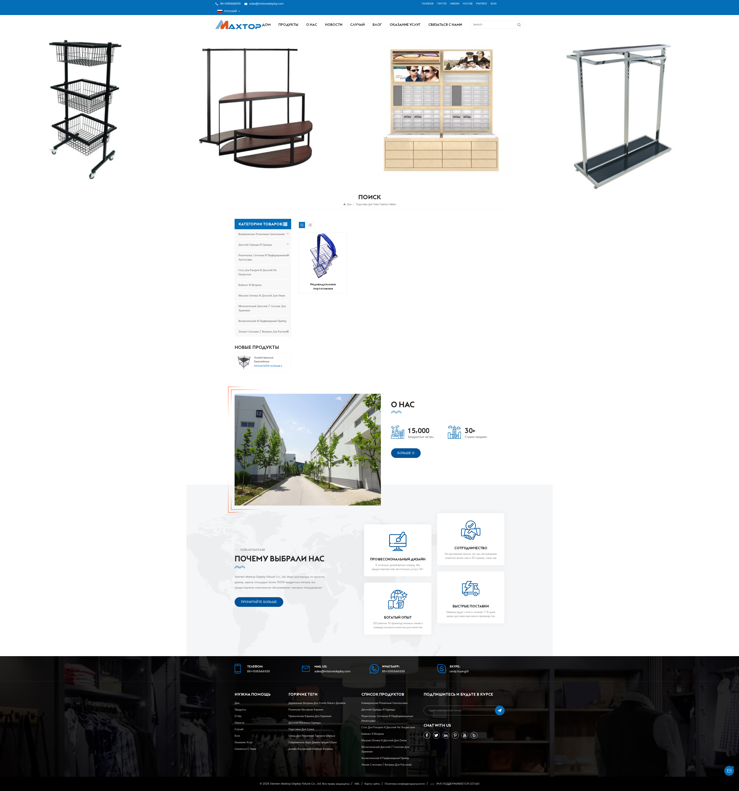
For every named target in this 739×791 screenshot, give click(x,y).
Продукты (288, 24)
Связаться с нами (445, 24)
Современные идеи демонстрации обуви (312, 742)
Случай (357, 24)
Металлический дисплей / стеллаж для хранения (262, 308)
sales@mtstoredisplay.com (266, 4)
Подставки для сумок (301, 729)
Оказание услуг (405, 24)
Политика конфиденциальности (405, 784)
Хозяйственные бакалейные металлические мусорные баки (270, 360)
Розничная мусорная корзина (305, 710)
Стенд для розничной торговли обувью (311, 736)
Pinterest (481, 4)
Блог (377, 24)
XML (356, 784)
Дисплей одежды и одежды (255, 245)
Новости (333, 24)
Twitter (441, 4)
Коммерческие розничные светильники (261, 234)
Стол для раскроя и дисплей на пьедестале (257, 272)
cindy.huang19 (459, 671)
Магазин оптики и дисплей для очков (261, 295)
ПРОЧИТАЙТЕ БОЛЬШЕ (259, 602)
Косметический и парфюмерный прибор (262, 321)
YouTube (468, 4)
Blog (494, 4)
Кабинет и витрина (250, 285)
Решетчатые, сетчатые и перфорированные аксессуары (263, 257)
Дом (266, 24)
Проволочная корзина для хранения (309, 716)
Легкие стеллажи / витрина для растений (263, 331)
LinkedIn (454, 4)
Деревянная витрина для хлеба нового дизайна (316, 703)
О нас (311, 24)
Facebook (428, 4)
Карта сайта (372, 784)
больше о (405, 453)
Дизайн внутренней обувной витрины (310, 749)
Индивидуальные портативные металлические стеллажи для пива (323, 286)
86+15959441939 (230, 4)
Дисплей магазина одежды (304, 723)
